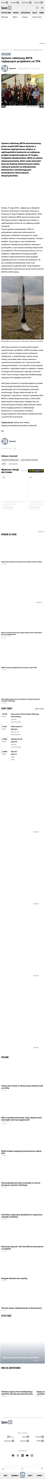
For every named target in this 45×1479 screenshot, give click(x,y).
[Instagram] (32, 1456)
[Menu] (42, 8)
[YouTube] (27, 1456)
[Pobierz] (38, 68)
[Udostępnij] (42, 1468)
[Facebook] (13, 1456)
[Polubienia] (3, 1469)
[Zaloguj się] (37, 8)
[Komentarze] (22, 1469)
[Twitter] (18, 1456)
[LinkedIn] (22, 1456)
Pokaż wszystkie (13, 464)
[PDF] (15, 448)
